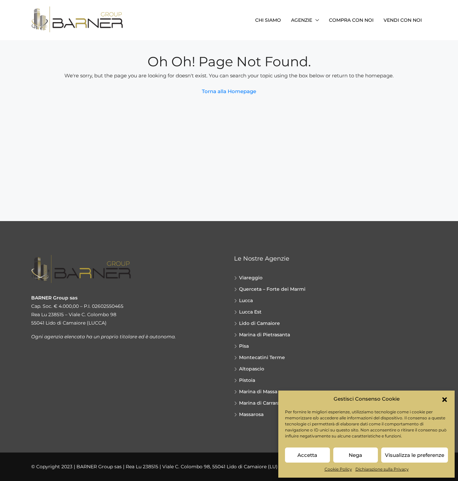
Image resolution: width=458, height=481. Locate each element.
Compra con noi (351, 20)
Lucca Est (250, 312)
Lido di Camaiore (259, 323)
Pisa (244, 346)
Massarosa (251, 414)
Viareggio (251, 278)
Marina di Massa (258, 392)
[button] (444, 399)
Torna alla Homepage (229, 91)
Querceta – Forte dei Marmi (272, 289)
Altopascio (251, 369)
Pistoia (247, 380)
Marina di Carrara (259, 403)
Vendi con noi (403, 20)
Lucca (246, 300)
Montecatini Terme (262, 357)
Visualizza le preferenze (414, 455)
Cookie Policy (338, 469)
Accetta (307, 455)
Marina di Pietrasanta (264, 335)
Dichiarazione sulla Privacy (382, 469)
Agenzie (301, 20)
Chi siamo (268, 20)
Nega (355, 455)
